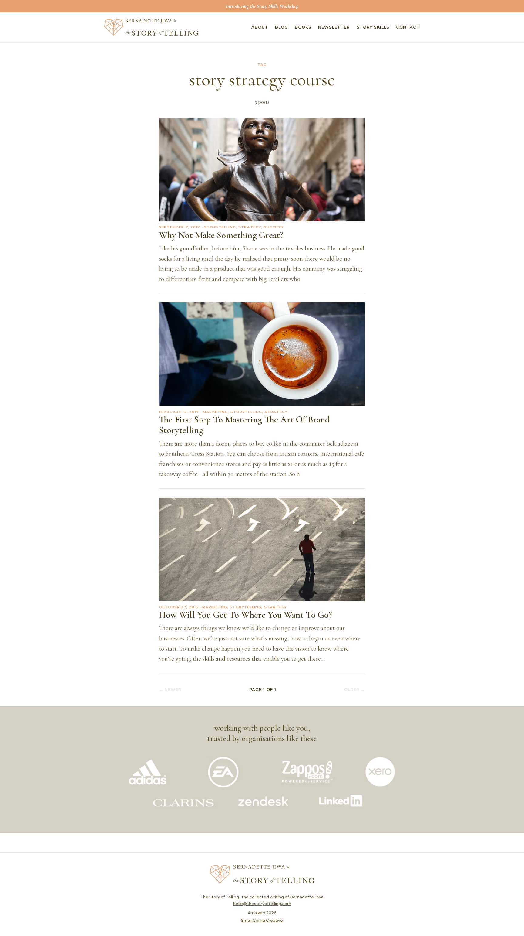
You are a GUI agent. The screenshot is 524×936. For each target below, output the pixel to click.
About (259, 27)
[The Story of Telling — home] (151, 27)
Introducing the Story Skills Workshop (262, 6)
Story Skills (373, 27)
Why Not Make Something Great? (221, 235)
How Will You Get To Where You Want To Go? (245, 614)
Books (303, 27)
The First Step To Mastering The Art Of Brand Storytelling (244, 425)
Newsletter (334, 27)
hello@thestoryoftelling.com (262, 903)
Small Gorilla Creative (262, 920)
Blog (281, 27)
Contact (408, 27)
